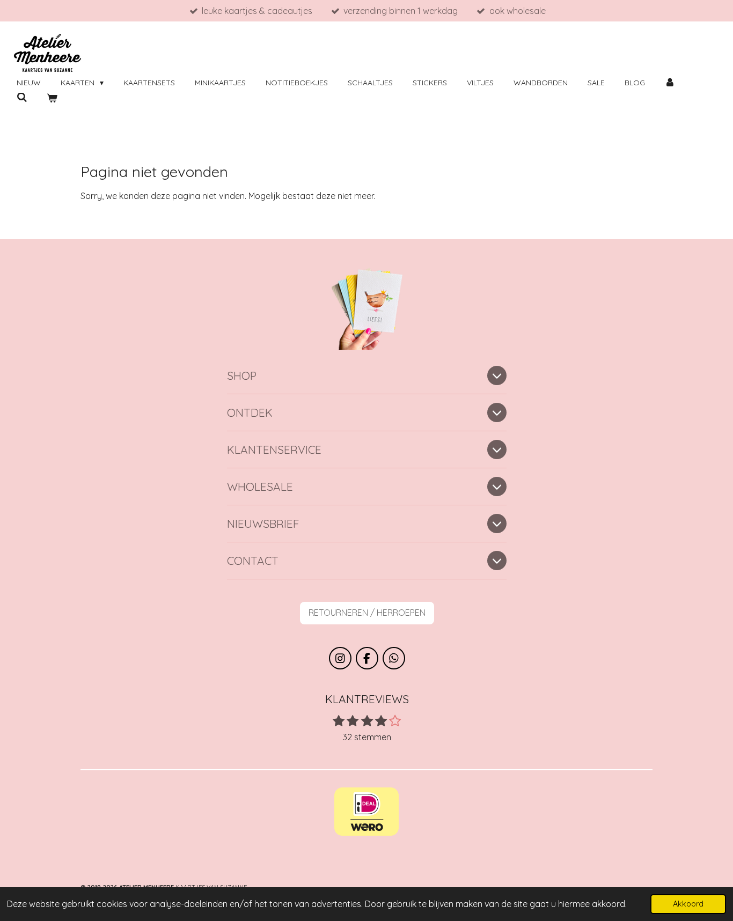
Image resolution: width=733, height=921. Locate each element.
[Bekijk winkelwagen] (52, 98)
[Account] (670, 83)
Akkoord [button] (688, 904)
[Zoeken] (22, 98)
